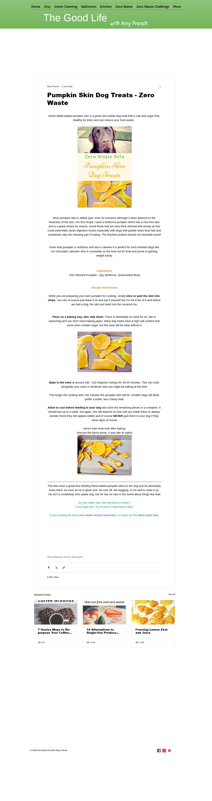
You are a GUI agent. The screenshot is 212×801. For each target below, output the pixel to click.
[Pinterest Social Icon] (169, 750)
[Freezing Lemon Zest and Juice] (153, 612)
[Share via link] (63, 567)
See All (171, 594)
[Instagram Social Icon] (164, 750)
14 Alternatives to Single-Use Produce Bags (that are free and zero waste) (104, 631)
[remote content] (104, 263)
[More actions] (160, 86)
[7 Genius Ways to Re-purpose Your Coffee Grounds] (55, 612)
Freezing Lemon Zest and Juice (151, 631)
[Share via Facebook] (48, 567)
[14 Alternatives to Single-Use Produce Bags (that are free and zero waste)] (104, 612)
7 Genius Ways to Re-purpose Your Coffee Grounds (54, 631)
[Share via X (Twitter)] (56, 567)
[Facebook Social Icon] (159, 750)
